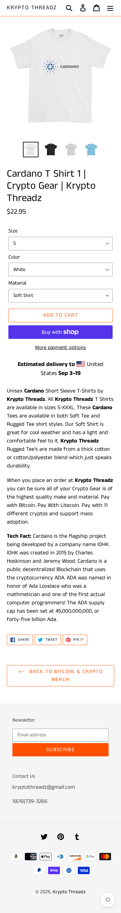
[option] (31, 149)
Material (17, 283)
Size (12, 231)
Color (14, 257)
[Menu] (110, 8)
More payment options (60, 347)
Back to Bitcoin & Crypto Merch (65, 675)
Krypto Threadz (32, 8)
